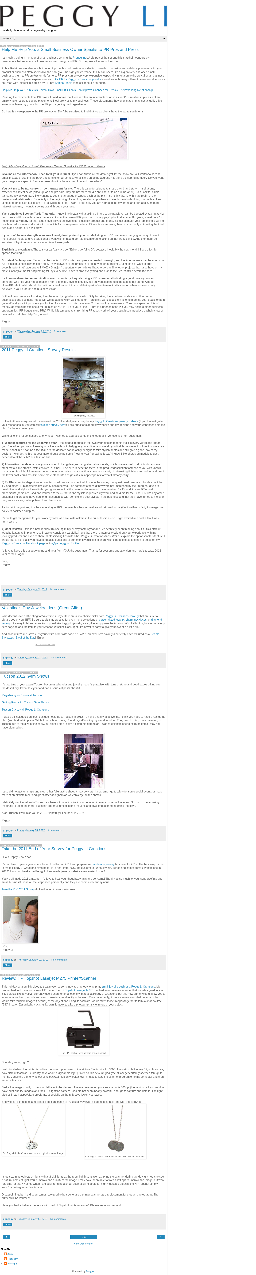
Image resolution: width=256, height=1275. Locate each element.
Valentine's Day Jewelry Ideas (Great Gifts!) (42, 607)
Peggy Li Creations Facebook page (23, 543)
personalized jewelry (111, 619)
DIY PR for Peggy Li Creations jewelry (77, 79)
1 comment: (60, 331)
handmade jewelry (103, 864)
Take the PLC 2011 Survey (18, 889)
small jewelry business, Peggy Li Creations (128, 986)
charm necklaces (136, 619)
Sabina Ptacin (63, 82)
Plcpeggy (12, 1258)
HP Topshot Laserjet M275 (76, 990)
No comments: (58, 589)
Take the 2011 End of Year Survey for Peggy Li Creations (54, 848)
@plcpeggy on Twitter (65, 543)
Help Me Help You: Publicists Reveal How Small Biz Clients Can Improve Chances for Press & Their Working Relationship (77, 90)
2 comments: (55, 830)
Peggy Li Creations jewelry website (116, 421)
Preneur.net (80, 57)
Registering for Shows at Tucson (22, 695)
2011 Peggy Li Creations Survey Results (39, 349)
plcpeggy (12, 1263)
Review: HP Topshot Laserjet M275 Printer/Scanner (49, 978)
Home (84, 1237)
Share (8, 337)
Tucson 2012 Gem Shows (25, 676)
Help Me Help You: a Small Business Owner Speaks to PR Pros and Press (70, 49)
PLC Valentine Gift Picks (45, 645)
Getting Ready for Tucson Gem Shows (25, 702)
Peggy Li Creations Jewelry (122, 616)
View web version (83, 1243)
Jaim (10, 1254)
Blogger (90, 1271)
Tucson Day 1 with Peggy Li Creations (25, 709)
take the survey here (52, 424)
